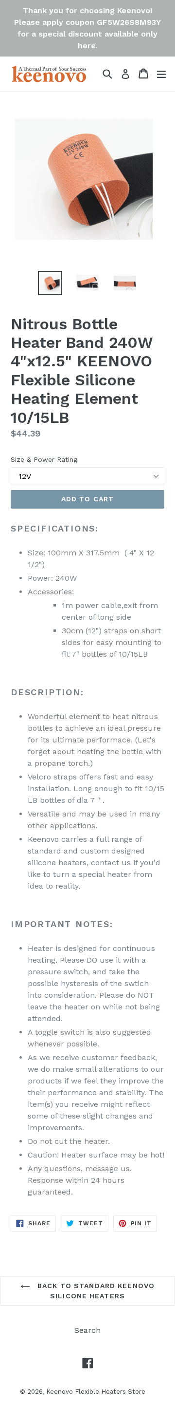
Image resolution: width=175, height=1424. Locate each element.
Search (87, 1330)
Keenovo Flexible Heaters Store (95, 1391)
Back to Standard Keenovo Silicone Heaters (95, 1291)
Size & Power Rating (44, 459)
